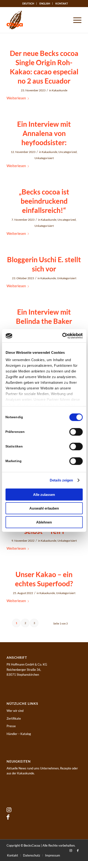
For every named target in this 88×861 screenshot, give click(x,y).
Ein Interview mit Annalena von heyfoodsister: (44, 133)
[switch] (76, 431)
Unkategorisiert (44, 158)
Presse (11, 726)
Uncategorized (67, 152)
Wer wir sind (15, 711)
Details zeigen (61, 480)
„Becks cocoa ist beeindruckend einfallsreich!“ (44, 200)
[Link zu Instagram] (70, 850)
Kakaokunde (59, 90)
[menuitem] (28, 3)
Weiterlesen (16, 98)
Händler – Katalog (19, 734)
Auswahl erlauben (44, 508)
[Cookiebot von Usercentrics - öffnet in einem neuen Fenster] (63, 336)
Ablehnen (44, 522)
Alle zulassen (44, 494)
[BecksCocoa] (36, 19)
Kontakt (61, 3)
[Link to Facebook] (8, 816)
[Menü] (75, 19)
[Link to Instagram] (9, 809)
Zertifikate (14, 718)
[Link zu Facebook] (77, 850)
